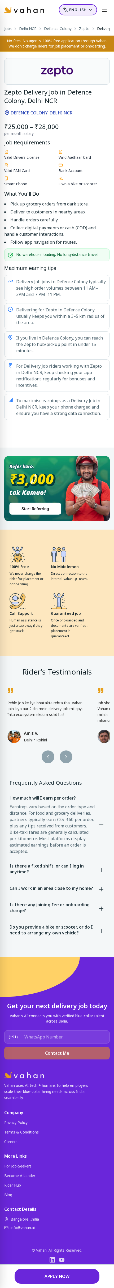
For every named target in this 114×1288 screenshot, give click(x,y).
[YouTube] (61, 1260)
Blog (8, 1194)
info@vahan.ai (23, 1227)
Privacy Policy (16, 1122)
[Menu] (104, 10)
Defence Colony (58, 28)
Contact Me (57, 1053)
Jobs (8, 28)
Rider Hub (12, 1185)
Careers (10, 1141)
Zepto (84, 28)
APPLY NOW (57, 1276)
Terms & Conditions (21, 1132)
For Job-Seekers (18, 1166)
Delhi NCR (28, 28)
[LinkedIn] (52, 1260)
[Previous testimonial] (48, 756)
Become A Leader (19, 1175)
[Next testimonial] (66, 756)
